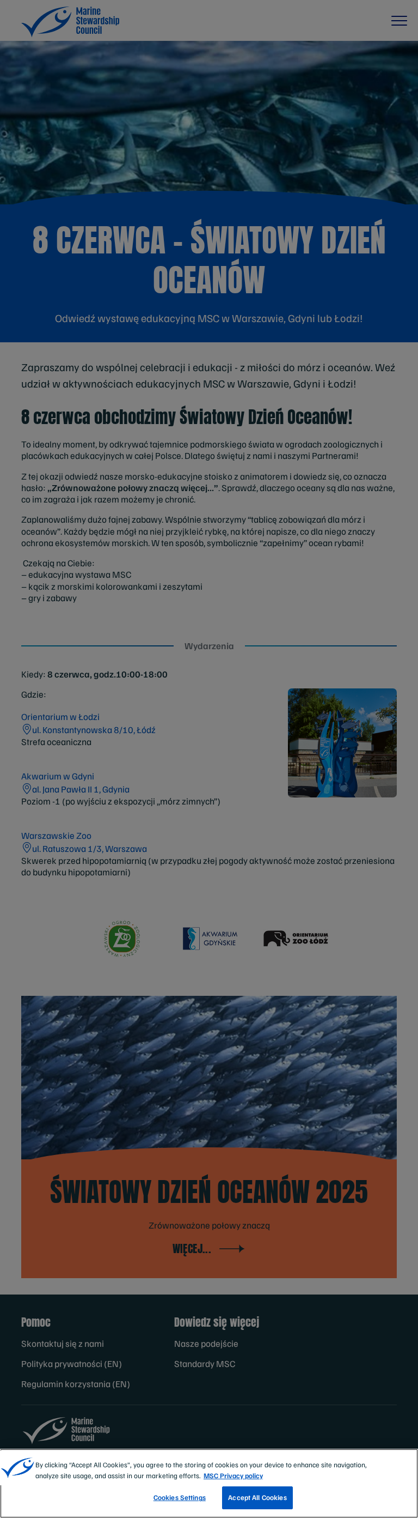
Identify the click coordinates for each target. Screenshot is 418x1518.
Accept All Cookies (257, 1497)
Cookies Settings (179, 1497)
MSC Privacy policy (233, 1475)
